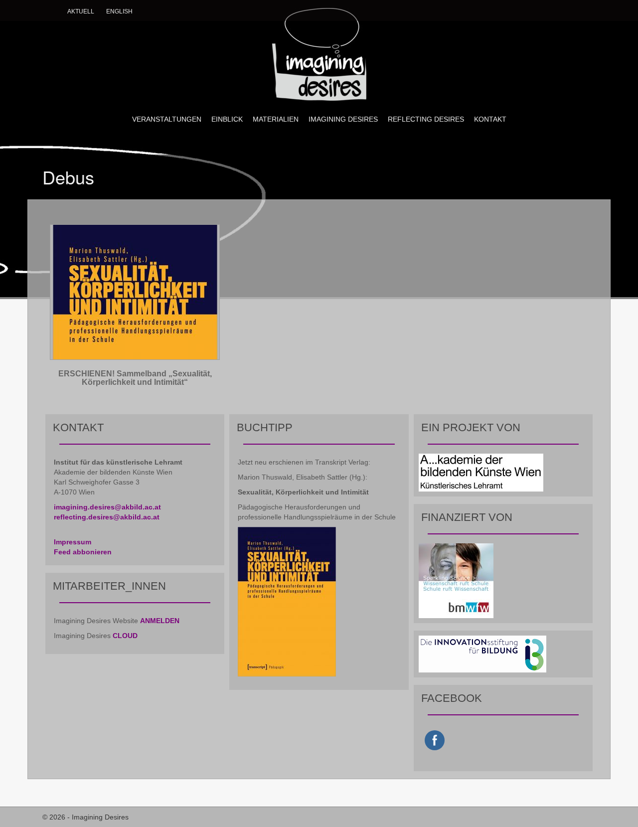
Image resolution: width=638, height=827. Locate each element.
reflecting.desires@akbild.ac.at (107, 517)
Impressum (72, 542)
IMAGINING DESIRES (343, 119)
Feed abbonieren (83, 552)
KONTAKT (490, 119)
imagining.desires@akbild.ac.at (107, 507)
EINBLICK (227, 119)
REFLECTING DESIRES (426, 119)
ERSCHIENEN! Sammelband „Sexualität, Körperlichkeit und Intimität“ (135, 378)
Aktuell (80, 11)
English (119, 11)
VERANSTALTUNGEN (166, 119)
